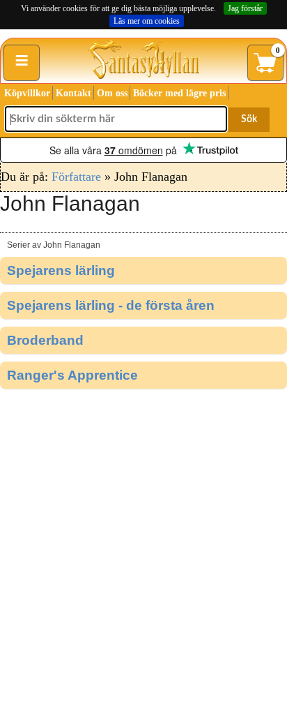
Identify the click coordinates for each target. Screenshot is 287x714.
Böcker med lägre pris (179, 93)
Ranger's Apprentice (72, 375)
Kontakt (73, 93)
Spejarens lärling (61, 270)
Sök (249, 119)
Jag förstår (245, 8)
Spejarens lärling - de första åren (111, 305)
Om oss (112, 93)
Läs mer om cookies (147, 21)
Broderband (45, 340)
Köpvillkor (27, 93)
